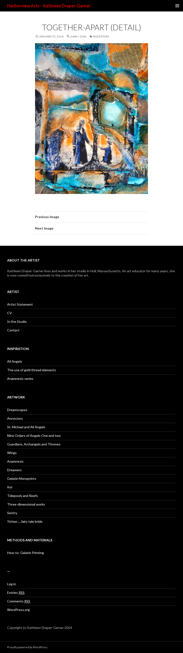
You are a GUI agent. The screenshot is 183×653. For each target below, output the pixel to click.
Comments (18, 601)
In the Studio (17, 321)
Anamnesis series (20, 378)
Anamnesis (15, 461)
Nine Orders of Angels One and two (34, 436)
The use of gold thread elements (31, 370)
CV (9, 313)
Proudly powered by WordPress (27, 647)
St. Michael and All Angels (26, 427)
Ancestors (101, 36)
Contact (13, 330)
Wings (12, 453)
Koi (9, 487)
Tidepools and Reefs (22, 496)
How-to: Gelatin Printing (25, 553)
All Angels (14, 361)
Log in (11, 584)
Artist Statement (20, 304)
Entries (16, 592)
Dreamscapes (17, 410)
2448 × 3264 (78, 36)
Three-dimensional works (26, 504)
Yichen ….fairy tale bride (24, 521)
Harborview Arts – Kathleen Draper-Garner (49, 5)
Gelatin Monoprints (21, 478)
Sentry (12, 513)
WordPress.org (18, 610)
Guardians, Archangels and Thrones (34, 444)
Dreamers (14, 470)
